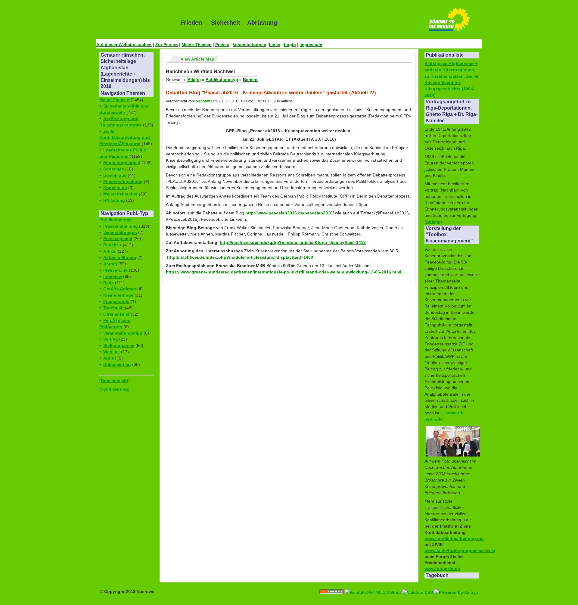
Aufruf (109, 358)
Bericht (110, 244)
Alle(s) (194, 79)
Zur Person (166, 44)
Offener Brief (116, 314)
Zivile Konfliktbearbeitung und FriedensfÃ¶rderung (124, 137)
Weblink (111, 351)
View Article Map (197, 59)
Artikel (110, 251)
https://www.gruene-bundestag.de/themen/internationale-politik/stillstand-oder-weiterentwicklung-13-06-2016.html (283, 272)
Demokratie (114, 175)
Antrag (110, 263)
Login (290, 44)
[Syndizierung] (114, 389)
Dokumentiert (117, 364)
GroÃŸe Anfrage (119, 288)
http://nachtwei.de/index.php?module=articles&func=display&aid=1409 (240, 257)
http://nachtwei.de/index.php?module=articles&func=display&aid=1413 (293, 242)
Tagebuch (113, 307)
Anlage (433, 221)
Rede (108, 282)
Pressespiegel (117, 238)
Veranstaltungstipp (122, 333)
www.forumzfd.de (442, 568)
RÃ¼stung (114, 200)
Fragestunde (116, 301)
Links (274, 44)
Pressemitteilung (120, 226)
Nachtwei (204, 101)
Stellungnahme (118, 345)
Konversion (115, 187)
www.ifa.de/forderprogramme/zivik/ (459, 550)
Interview (112, 276)
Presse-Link (115, 270)
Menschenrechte (120, 194)
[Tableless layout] (332, 585)
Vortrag (110, 339)
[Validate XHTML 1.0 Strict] (373, 585)
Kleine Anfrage (118, 295)
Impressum (311, 44)
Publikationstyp (115, 219)
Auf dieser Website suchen (124, 44)
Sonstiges (113, 169)
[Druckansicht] (114, 380)
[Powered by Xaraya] (456, 585)
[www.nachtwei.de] (134, 23)
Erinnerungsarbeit (121, 162)
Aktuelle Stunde (119, 257)
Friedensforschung (123, 181)
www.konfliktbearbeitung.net (454, 538)
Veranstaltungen (249, 44)
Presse (222, 44)
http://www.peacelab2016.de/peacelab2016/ (289, 213)
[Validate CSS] (418, 585)
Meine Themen (197, 44)
